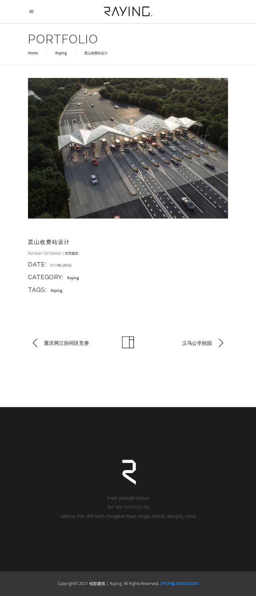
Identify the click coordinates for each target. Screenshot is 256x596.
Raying (61, 53)
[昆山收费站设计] (128, 148)
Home (33, 53)
